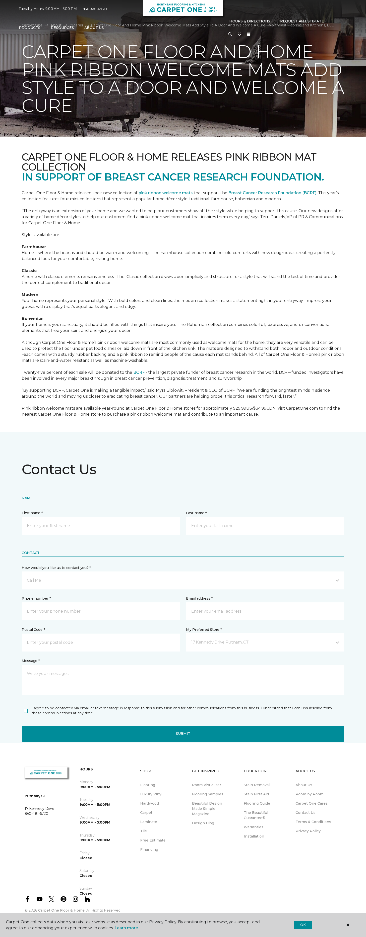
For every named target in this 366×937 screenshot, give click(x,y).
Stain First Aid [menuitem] (256, 794)
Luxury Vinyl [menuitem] (151, 794)
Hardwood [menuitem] (149, 803)
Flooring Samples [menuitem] (207, 794)
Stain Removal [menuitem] (257, 785)
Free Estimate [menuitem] (153, 840)
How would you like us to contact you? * (56, 567)
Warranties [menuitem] (253, 827)
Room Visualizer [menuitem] (206, 785)
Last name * (196, 513)
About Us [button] (94, 27)
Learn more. (127, 928)
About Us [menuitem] (304, 785)
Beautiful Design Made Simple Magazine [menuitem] (207, 808)
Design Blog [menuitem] (203, 823)
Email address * (199, 598)
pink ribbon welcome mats (165, 192)
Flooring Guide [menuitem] (257, 803)
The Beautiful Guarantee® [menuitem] (256, 815)
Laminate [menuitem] (148, 822)
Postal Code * (33, 629)
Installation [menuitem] (254, 836)
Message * (31, 660)
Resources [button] (62, 27)
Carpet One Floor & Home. (61, 910)
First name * (32, 513)
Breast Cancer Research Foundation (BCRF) (272, 192)
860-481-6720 (95, 9)
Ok (302, 925)
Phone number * (36, 598)
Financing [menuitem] (149, 849)
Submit (183, 733)
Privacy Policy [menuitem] (308, 831)
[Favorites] (239, 34)
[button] (230, 34)
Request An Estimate (302, 21)
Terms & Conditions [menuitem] (313, 822)
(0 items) (248, 34)
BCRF (139, 372)
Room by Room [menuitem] (309, 794)
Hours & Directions (249, 21)
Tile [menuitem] (143, 831)
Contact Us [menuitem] (305, 812)
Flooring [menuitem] (147, 785)
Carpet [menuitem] (146, 812)
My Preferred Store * (204, 629)
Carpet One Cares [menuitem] (312, 803)
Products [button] (29, 27)
